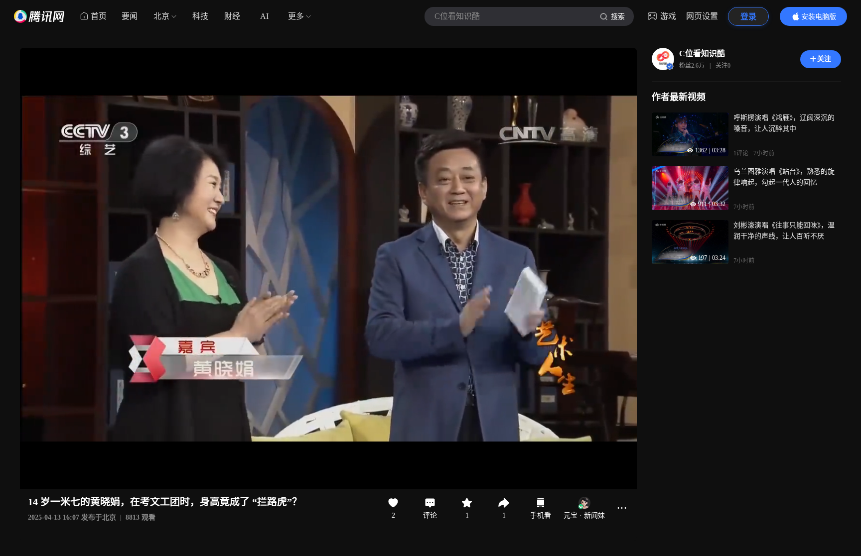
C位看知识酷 (702, 53)
